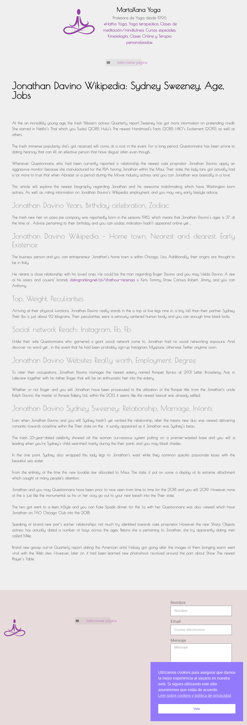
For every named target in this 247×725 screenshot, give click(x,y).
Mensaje (178, 640)
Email (176, 621)
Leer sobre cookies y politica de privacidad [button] (194, 695)
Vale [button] (196, 709)
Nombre (178, 602)
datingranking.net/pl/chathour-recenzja (102, 280)
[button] (124, 62)
